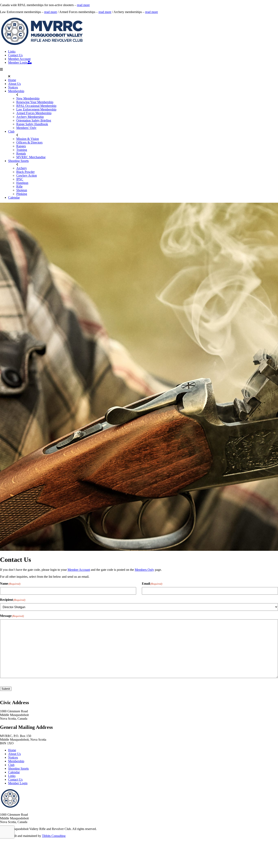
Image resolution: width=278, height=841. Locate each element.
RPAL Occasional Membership (36, 105)
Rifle (19, 186)
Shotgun (21, 190)
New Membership (27, 98)
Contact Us (15, 55)
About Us (14, 83)
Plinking (21, 194)
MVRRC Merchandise (31, 157)
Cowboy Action (26, 175)
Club (11, 131)
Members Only (144, 569)
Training (21, 150)
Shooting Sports (18, 161)
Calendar (14, 197)
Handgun (22, 183)
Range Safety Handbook (32, 124)
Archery (21, 168)
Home (12, 80)
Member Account (19, 59)
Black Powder (25, 172)
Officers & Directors (29, 142)
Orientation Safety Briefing (33, 120)
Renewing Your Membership (34, 102)
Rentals (21, 153)
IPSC (19, 179)
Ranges (21, 146)
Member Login (17, 62)
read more (83, 5)
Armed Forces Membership (33, 113)
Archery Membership (30, 116)
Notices (13, 87)
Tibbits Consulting (54, 836)
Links (11, 51)
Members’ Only (26, 127)
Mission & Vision (27, 139)
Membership (16, 91)
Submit (6, 688)
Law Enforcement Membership (36, 109)
